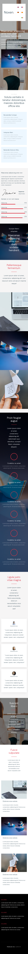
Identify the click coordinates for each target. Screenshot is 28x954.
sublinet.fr (18, 947)
